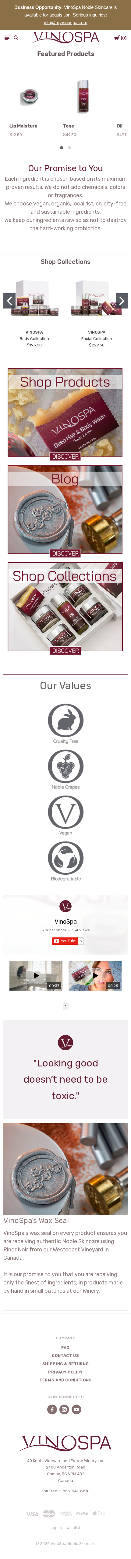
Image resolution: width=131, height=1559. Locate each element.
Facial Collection (96, 338)
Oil (119, 126)
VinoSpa (66, 921)
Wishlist (73, 1527)
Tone (68, 126)
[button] (65, 413)
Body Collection (34, 338)
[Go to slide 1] (9, 300)
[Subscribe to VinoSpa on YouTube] (68, 941)
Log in (56, 1527)
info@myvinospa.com (65, 22)
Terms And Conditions (65, 1380)
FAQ (65, 1347)
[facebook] (52, 1409)
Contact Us (65, 1355)
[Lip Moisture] (30, 97)
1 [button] (65, 1006)
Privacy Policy (65, 1372)
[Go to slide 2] (122, 300)
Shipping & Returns (65, 1363)
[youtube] (76, 1409)
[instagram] (64, 1409)
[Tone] (83, 97)
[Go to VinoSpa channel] (65, 906)
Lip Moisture (23, 126)
